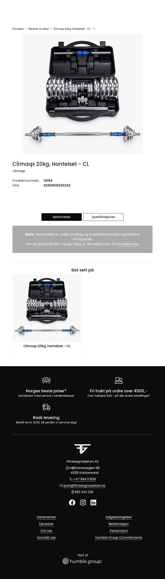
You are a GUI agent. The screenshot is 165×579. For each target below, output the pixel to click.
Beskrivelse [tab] (61, 217)
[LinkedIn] (93, 502)
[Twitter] (72, 502)
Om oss (46, 530)
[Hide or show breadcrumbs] (94, 29)
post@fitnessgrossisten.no (84, 485)
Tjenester (46, 524)
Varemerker (46, 517)
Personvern (119, 530)
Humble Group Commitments (118, 537)
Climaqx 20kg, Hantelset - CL (47, 346)
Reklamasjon (119, 524)
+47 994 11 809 (84, 479)
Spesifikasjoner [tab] (103, 217)
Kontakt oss (46, 537)
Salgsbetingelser (119, 517)
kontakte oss (128, 244)
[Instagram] (83, 502)
